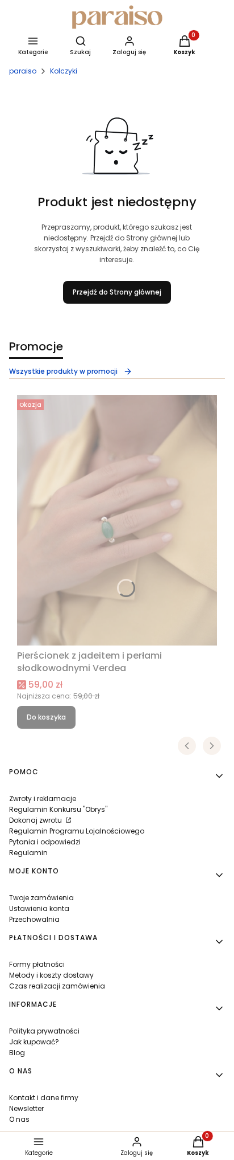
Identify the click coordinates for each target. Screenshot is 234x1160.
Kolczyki (63, 71)
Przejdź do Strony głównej (117, 292)
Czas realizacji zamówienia (57, 986)
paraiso (22, 71)
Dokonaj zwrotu (36, 820)
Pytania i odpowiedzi (45, 842)
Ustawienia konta (39, 908)
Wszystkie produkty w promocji (63, 371)
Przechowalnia (34, 919)
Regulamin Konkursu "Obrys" (58, 809)
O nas (19, 1119)
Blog (17, 1052)
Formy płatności (37, 964)
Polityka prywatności (44, 1031)
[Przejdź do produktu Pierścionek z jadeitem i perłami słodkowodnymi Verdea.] (117, 520)
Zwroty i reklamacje (42, 798)
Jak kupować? (34, 1042)
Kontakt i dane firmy (43, 1097)
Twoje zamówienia (41, 897)
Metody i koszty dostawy (51, 975)
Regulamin (28, 852)
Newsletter (26, 1108)
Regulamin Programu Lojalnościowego (76, 831)
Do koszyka (46, 717)
